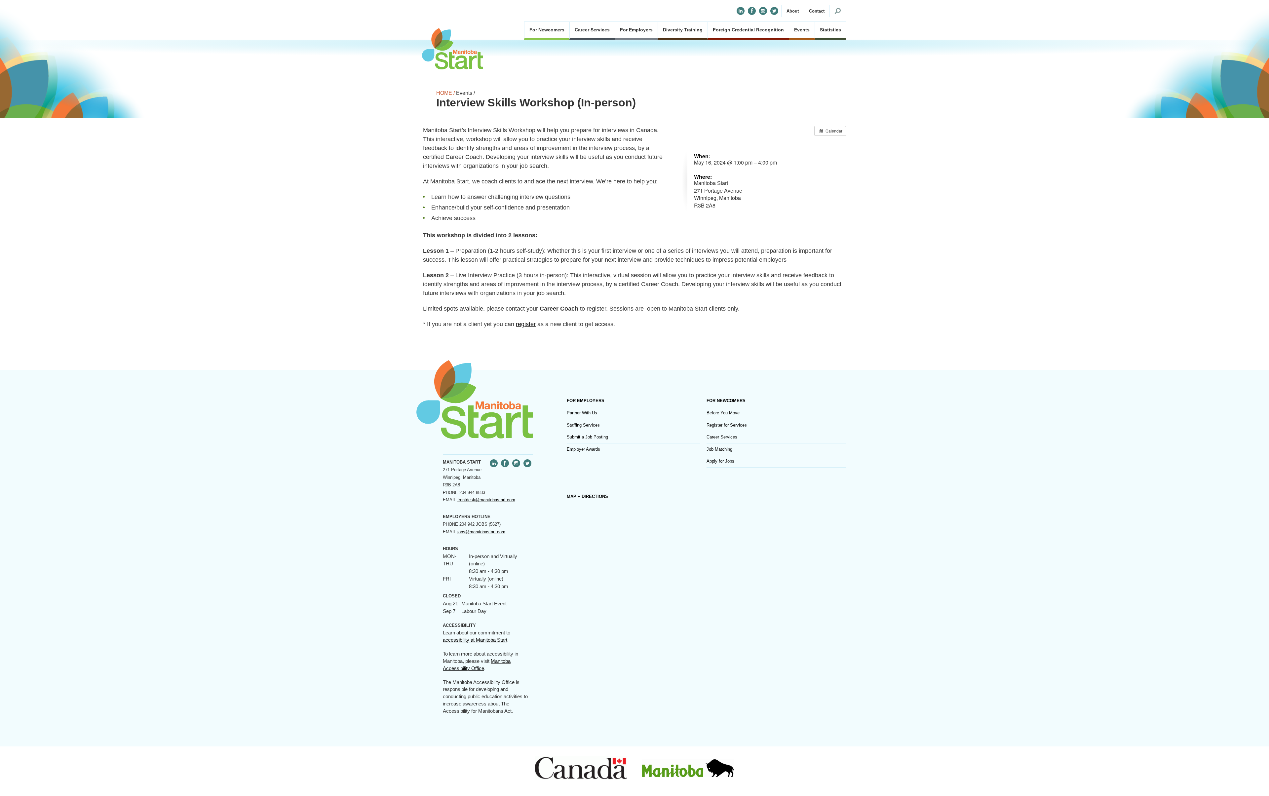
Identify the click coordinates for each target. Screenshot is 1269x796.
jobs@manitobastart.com (481, 531)
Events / (465, 93)
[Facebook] (751, 11)
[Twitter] (774, 11)
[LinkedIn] (740, 11)
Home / (445, 93)
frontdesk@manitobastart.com (486, 499)
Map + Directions (587, 496)
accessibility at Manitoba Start (475, 640)
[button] (792, 11)
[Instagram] (763, 11)
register (526, 324)
